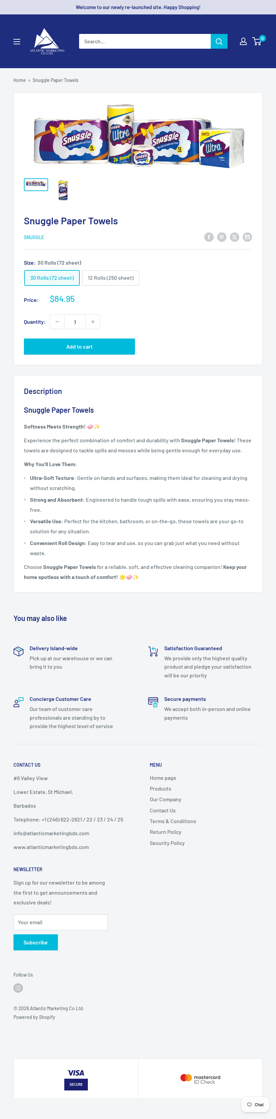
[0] (257, 41)
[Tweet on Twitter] (234, 236)
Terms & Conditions (173, 821)
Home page (163, 777)
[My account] (243, 41)
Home (19, 80)
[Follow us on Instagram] (18, 988)
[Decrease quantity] (57, 322)
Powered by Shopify (34, 1017)
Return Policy (165, 832)
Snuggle (34, 237)
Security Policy (167, 843)
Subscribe (36, 942)
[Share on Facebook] (209, 236)
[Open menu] (16, 41)
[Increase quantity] (93, 322)
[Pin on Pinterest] (222, 236)
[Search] (219, 41)
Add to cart (79, 346)
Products (160, 788)
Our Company (165, 799)
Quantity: (35, 321)
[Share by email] (247, 236)
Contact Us (163, 810)
